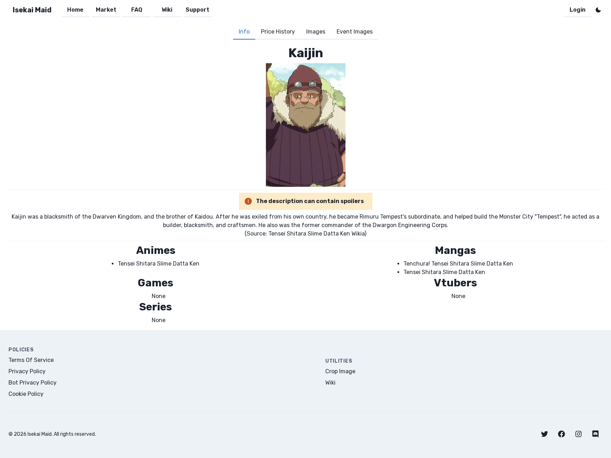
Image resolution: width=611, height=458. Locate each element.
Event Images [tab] (355, 31)
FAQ (136, 9)
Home (75, 9)
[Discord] (595, 434)
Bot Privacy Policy (32, 382)
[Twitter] (544, 434)
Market (106, 9)
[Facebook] (561, 434)
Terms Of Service (31, 360)
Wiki (167, 9)
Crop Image (340, 371)
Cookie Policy (25, 394)
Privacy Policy (27, 371)
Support (197, 9)
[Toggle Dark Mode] (598, 10)
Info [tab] (244, 31)
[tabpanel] (305, 185)
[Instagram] (578, 434)
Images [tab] (315, 31)
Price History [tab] (278, 31)
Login (578, 9)
